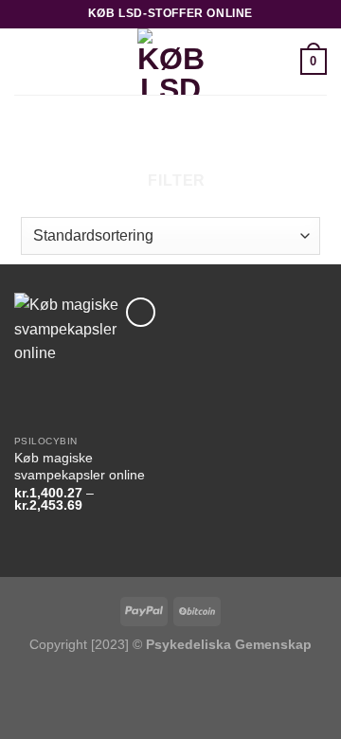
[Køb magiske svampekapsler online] (87, 359)
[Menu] (25, 61)
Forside (82, 127)
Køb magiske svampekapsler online (79, 466)
